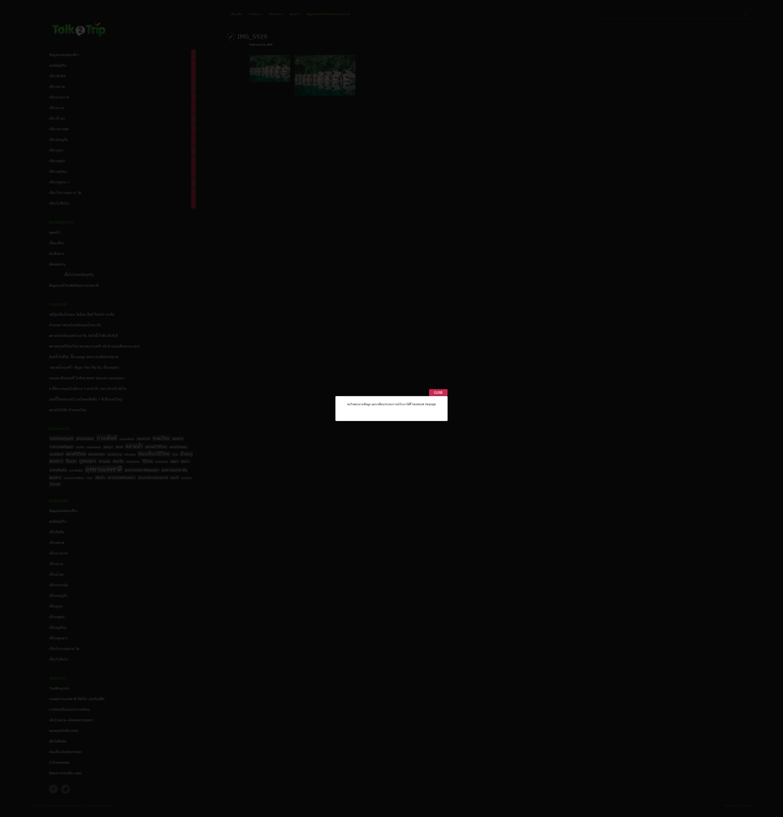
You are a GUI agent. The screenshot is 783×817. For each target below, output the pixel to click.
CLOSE (438, 392)
